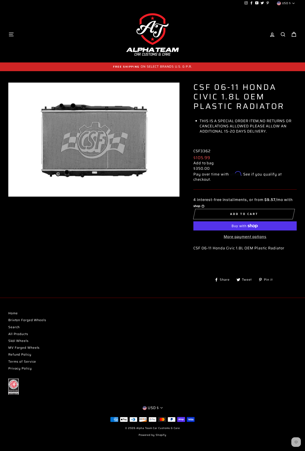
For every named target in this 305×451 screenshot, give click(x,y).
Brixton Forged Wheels (27, 320)
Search (14, 327)
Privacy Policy (20, 368)
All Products (18, 334)
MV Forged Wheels (24, 347)
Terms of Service (22, 361)
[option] (152, 67)
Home (13, 313)
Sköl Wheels (18, 340)
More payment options (245, 236)
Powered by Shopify (152, 435)
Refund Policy (19, 354)
